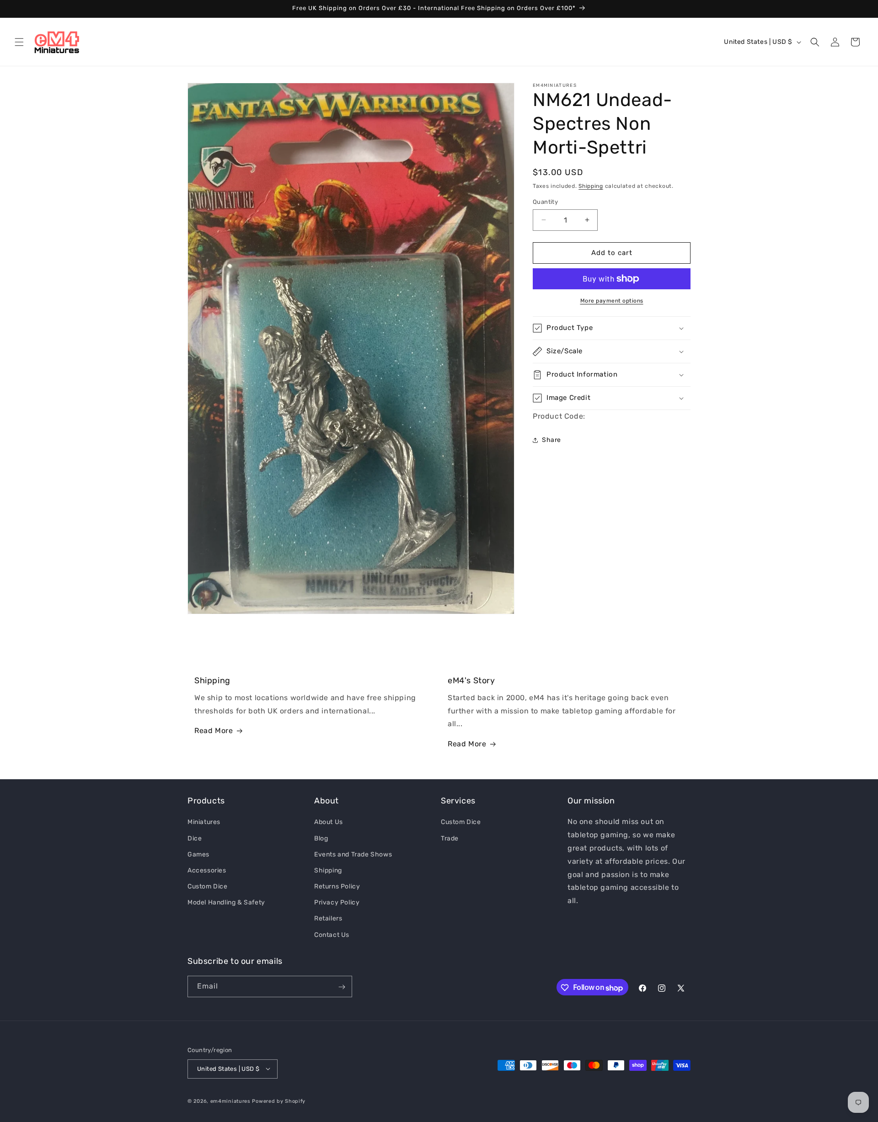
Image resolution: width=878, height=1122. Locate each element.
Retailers (328, 918)
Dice (194, 838)
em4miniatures (230, 1101)
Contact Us (331, 934)
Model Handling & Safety (226, 902)
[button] (19, 42)
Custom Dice (207, 886)
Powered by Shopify (278, 1101)
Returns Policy (337, 886)
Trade (450, 838)
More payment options (611, 301)
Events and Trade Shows (353, 854)
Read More (213, 731)
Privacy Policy (336, 902)
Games (198, 854)
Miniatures (203, 822)
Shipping (590, 186)
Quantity (545, 201)
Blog (321, 838)
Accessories (206, 870)
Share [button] (551, 440)
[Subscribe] (342, 987)
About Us (328, 822)
